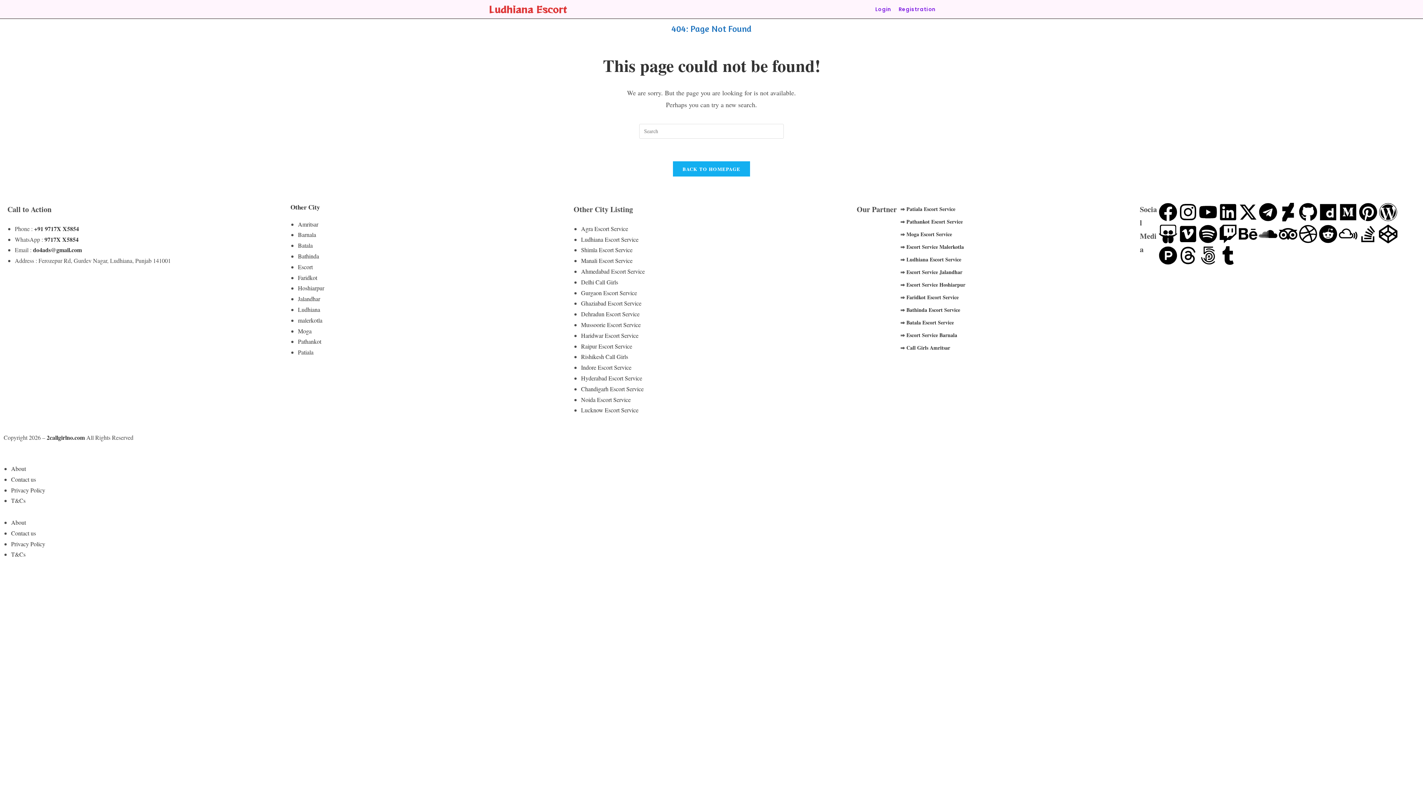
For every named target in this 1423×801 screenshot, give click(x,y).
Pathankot (309, 341)
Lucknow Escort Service (609, 410)
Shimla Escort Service (607, 250)
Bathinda (308, 256)
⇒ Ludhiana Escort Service (930, 259)
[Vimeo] (1188, 234)
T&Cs (18, 500)
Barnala (307, 234)
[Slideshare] (1168, 234)
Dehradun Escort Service (610, 314)
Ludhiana (309, 309)
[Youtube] (1208, 212)
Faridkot (307, 277)
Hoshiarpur (311, 288)
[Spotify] (1208, 234)
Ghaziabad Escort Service (611, 303)
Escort (305, 267)
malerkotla (310, 320)
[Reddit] (1328, 234)
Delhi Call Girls (599, 282)
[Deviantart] (1288, 212)
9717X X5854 (61, 239)
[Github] (1308, 212)
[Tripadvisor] (1288, 234)
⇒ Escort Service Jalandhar (931, 272)
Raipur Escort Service (606, 346)
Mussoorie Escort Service (611, 325)
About (18, 468)
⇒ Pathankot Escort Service (931, 221)
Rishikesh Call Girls (604, 356)
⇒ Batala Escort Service (927, 322)
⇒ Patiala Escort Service (927, 209)
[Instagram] (1188, 212)
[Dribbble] (1308, 234)
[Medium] (1348, 212)
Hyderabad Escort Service (611, 378)
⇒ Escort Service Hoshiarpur (932, 285)
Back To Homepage (712, 168)
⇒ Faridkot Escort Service (929, 297)
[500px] (1208, 255)
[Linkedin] (1228, 212)
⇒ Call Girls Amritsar (925, 348)
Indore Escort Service (606, 367)
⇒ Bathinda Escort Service (930, 310)
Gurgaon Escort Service (609, 293)
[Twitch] (1228, 234)
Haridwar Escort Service (609, 335)
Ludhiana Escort (528, 9)
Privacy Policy (28, 490)
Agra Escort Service (604, 229)
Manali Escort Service (607, 260)
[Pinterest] (1368, 212)
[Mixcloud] (1348, 234)
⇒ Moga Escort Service (926, 234)
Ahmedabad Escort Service (613, 271)
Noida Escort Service (606, 399)
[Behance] (1248, 234)
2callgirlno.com (66, 437)
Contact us (23, 479)
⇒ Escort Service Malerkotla (932, 247)
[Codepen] (1388, 234)
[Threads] (1188, 255)
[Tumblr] (1228, 255)
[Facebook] (1168, 212)
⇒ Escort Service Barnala (928, 335)
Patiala (306, 352)
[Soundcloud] (1268, 234)
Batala (305, 245)
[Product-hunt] (1168, 255)
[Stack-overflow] (1368, 234)
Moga (305, 331)
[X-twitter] (1248, 212)
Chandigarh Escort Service (612, 389)
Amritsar (308, 224)
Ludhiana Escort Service (609, 239)
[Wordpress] (1388, 212)
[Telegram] (1268, 212)
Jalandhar (309, 299)
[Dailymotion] (1328, 212)
